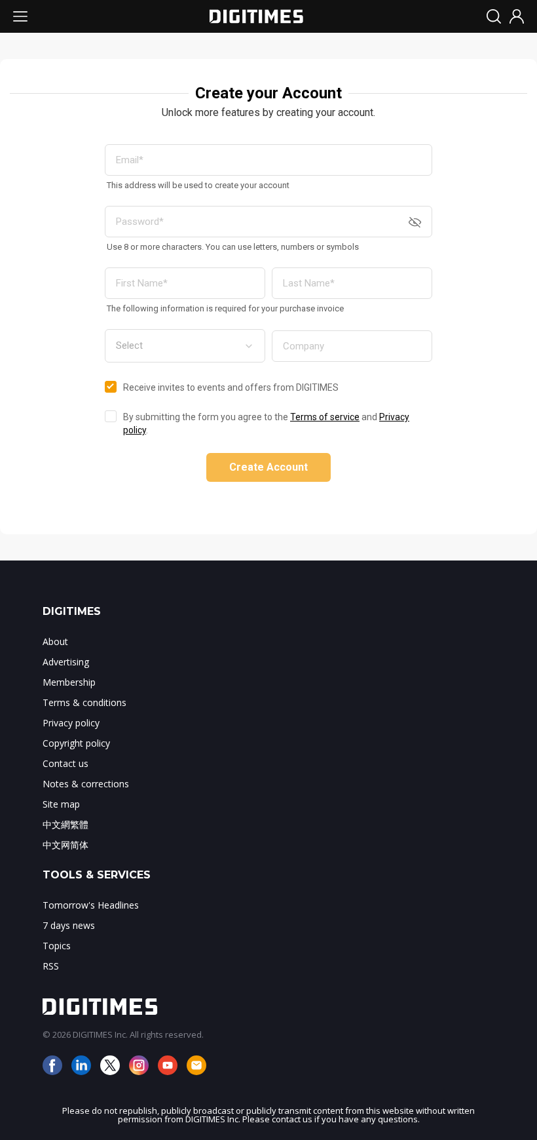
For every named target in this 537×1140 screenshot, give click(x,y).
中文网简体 (65, 844)
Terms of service (325, 417)
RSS (51, 966)
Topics (57, 945)
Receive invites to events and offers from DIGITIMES (231, 387)
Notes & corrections (86, 783)
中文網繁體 (65, 824)
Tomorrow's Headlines (91, 905)
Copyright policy (76, 743)
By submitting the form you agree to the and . (266, 423)
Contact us (65, 763)
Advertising (66, 662)
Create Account (268, 467)
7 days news (69, 925)
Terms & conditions (84, 702)
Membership (69, 682)
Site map (61, 804)
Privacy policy (71, 723)
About (55, 641)
